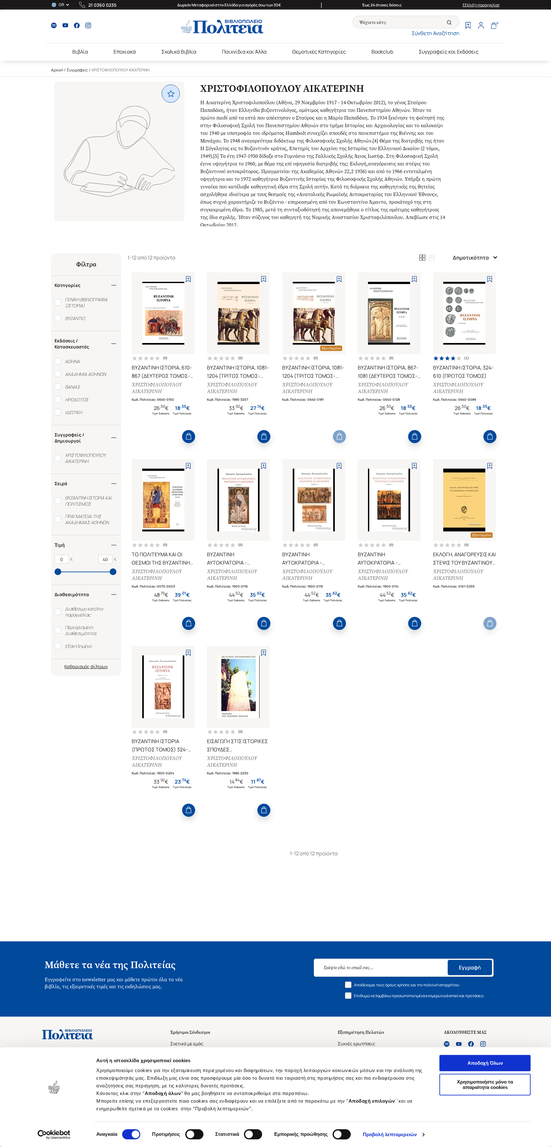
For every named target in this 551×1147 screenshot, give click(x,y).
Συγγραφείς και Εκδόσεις (449, 51)
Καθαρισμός (77, 666)
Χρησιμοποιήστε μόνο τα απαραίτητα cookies (485, 1084)
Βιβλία (80, 51)
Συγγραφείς (77, 70)
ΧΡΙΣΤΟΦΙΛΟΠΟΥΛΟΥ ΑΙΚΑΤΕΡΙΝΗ (157, 388)
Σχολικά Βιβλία (178, 51)
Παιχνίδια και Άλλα (244, 51)
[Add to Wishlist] (188, 279)
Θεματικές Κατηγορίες (319, 51)
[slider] (58, 571)
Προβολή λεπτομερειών (390, 1134)
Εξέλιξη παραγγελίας (481, 5)
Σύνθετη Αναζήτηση (435, 33)
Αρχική (57, 70)
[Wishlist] (468, 26)
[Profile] (480, 26)
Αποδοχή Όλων (485, 1063)
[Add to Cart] (188, 436)
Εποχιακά (125, 51)
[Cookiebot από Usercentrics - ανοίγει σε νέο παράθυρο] (54, 1134)
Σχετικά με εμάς (186, 1044)
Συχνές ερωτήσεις (356, 1044)
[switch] (194, 1134)
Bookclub (382, 51)
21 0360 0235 (102, 5)
